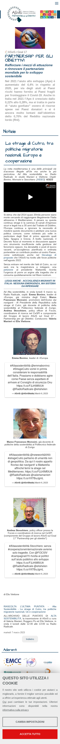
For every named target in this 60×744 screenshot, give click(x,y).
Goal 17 (22, 52)
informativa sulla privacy (15, 709)
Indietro (30, 639)
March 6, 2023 (41, 393)
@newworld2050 (40, 455)
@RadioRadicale (23, 389)
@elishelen (40, 389)
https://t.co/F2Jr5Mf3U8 (30, 386)
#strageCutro (15, 458)
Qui (4, 701)
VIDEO (40, 179)
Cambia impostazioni (30, 721)
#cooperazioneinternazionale (25, 549)
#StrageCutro (21, 369)
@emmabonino (40, 365)
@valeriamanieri (40, 475)
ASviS (12, 52)
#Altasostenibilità (20, 365)
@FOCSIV (41, 552)
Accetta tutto (30, 734)
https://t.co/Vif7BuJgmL (30, 478)
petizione (8, 269)
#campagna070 (20, 556)
